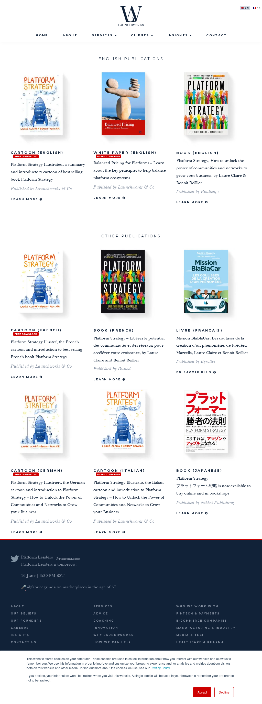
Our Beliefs (24, 613)
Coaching (103, 620)
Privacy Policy (160, 668)
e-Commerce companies (201, 620)
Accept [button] (202, 692)
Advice (100, 613)
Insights (178, 35)
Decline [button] (224, 692)
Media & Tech (190, 635)
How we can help (112, 642)
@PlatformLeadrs (68, 558)
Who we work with (197, 606)
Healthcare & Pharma (200, 642)
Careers (20, 628)
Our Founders (26, 620)
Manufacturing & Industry (206, 628)
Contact (216, 35)
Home (42, 35)
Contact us (23, 642)
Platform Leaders (37, 558)
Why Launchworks (113, 635)
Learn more (107, 198)
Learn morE (25, 199)
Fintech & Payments (198, 613)
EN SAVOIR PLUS (194, 372)
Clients (140, 35)
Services (103, 35)
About (70, 35)
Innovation (105, 628)
